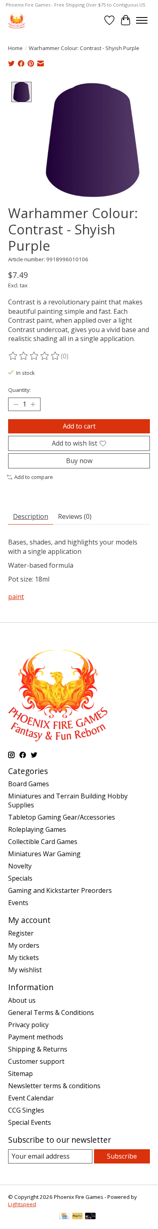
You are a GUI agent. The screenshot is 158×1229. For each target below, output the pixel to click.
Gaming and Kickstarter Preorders (60, 890)
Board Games (28, 783)
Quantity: (19, 390)
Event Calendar (31, 1097)
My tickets (23, 957)
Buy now (79, 460)
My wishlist (25, 969)
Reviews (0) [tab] (75, 516)
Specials (20, 878)
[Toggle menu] (142, 20)
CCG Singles (26, 1110)
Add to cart (79, 426)
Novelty (20, 866)
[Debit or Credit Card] (90, 1217)
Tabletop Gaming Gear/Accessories (61, 817)
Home (15, 48)
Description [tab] (30, 516)
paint (16, 596)
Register (21, 933)
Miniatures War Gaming (44, 853)
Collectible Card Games (42, 841)
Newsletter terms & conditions (54, 1085)
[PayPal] (77, 1217)
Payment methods (35, 1036)
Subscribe (122, 1156)
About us (22, 1000)
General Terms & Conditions (51, 1012)
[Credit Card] (64, 1217)
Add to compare (33, 477)
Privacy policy (28, 1024)
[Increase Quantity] (33, 404)
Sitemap (20, 1073)
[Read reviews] (34, 356)
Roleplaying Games (37, 829)
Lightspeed (22, 1204)
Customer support (36, 1061)
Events (18, 902)
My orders (23, 945)
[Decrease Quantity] (16, 404)
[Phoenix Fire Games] (16, 20)
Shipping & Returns (37, 1049)
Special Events (29, 1122)
